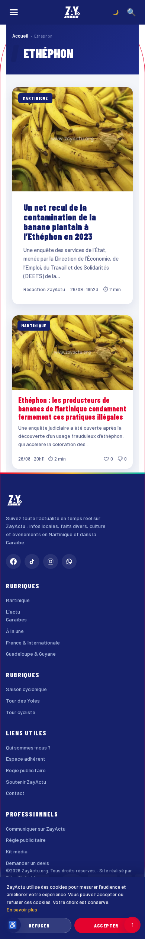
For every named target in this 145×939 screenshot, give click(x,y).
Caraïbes (16, 619)
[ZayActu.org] (72, 12)
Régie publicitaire (26, 770)
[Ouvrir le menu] (14, 12)
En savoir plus (22, 909)
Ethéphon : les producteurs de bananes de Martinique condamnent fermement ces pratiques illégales (72, 408)
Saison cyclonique (26, 689)
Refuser (39, 925)
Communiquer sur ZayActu (35, 828)
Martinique (18, 600)
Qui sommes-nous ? (28, 747)
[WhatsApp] (69, 561)
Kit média (17, 851)
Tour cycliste (20, 712)
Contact (15, 793)
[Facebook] (13, 561)
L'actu (13, 611)
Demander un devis (27, 863)
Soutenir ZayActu (26, 782)
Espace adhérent (25, 758)
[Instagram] (50, 561)
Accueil (20, 36)
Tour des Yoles (23, 700)
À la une (15, 631)
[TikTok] (32, 561)
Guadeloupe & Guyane (31, 653)
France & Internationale (33, 642)
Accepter (106, 925)
